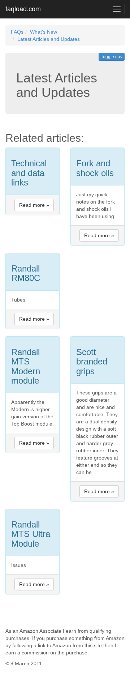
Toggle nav (111, 56)
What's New (43, 32)
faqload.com (23, 9)
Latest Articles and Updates (48, 39)
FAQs (17, 32)
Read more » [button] (34, 205)
